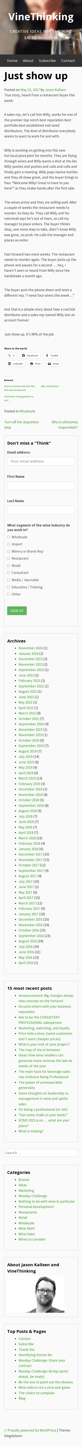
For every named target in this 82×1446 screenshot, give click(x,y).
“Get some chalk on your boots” (43, 1115)
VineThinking (41, 16)
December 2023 (30, 659)
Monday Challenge (32, 1196)
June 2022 (26, 697)
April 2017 (25, 897)
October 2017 (28, 865)
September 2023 (31, 669)
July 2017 (25, 881)
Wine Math (26, 1228)
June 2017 (26, 886)
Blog (21, 1398)
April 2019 (25, 773)
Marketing (26, 1190)
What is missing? (30, 1131)
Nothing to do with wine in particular (46, 1201)
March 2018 (27, 838)
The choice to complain (36, 1393)
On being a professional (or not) (43, 1109)
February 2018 (29, 843)
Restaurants (27, 1212)
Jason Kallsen (55, 89)
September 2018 (31, 805)
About (28, 60)
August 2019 (27, 751)
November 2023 (30, 664)
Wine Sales (26, 1234)
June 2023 (26, 675)
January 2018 (28, 849)
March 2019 (27, 778)
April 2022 (25, 707)
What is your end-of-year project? (44, 1044)
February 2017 (29, 908)
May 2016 (25, 957)
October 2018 (28, 800)
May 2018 (25, 827)
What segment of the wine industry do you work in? (38, 527)
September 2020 (31, 724)
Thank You (26, 1349)
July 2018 (25, 816)
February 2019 (29, 783)
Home (12, 60)
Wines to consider (32, 1239)
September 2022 (31, 686)
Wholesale (27, 411)
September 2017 (31, 870)
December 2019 (30, 729)
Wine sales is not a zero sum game (44, 1387)
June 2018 (26, 821)
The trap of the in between (39, 1049)
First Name (16, 476)
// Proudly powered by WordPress (30, 1430)
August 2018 (27, 810)
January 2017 (28, 914)
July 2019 (25, 756)
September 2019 (31, 745)
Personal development (36, 1206)
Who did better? (50, 386)
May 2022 (25, 702)
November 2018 (30, 794)
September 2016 (31, 935)
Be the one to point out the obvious (45, 1382)
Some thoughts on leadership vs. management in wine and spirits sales (43, 1098)
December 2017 (30, 854)
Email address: (19, 452)
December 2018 (30, 789)
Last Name (15, 501)
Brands (23, 1179)
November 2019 (30, 735)
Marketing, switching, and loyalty (44, 1028)
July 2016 (25, 946)
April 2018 (25, 832)
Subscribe (47, 60)
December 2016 (30, 919)
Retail (22, 1217)
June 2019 (26, 762)
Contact (68, 60)
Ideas (22, 1185)
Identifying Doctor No (35, 1355)
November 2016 (30, 925)
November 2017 (30, 859)
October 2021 (28, 718)
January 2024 (28, 653)
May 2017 (25, 892)
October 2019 (28, 740)
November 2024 (30, 648)
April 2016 (25, 962)
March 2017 (27, 903)
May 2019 (25, 767)
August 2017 (27, 876)
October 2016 (28, 930)
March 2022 (27, 713)
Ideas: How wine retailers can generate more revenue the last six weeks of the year (45, 1060)
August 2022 (27, 691)
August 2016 (27, 941)
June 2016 (26, 952)
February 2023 (29, 680)
